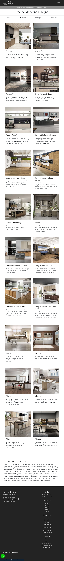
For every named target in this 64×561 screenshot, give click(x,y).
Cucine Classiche (47, 497)
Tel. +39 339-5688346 (9, 501)
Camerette (47, 524)
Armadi (47, 522)
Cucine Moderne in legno (40, 7)
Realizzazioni (47, 547)
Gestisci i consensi (17, 560)
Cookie (8, 560)
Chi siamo (47, 539)
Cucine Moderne (29, 7)
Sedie (47, 511)
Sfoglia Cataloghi (47, 545)
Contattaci (47, 541)
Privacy (3, 560)
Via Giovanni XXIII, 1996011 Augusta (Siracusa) (11, 498)
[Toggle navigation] (58, 3)
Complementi (47, 532)
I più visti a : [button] (54, 18)
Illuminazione (47, 530)
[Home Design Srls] (8, 3)
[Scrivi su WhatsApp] (3, 556)
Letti (47, 518)
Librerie (47, 503)
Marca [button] (8, 18)
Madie (47, 505)
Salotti (47, 507)
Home (18, 7)
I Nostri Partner (47, 543)
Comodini (47, 520)
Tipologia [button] (38, 18)
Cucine (22, 7)
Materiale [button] (23, 18)
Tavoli (47, 509)
